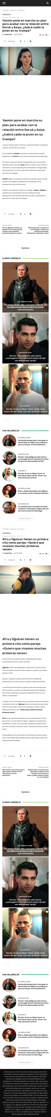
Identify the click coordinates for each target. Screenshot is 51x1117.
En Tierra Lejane (25, 301)
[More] (30, 41)
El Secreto (25, 406)
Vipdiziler (8, 34)
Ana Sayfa (5, 10)
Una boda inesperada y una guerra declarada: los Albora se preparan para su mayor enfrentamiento (25, 307)
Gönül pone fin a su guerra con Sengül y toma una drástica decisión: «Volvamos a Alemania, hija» (38, 230)
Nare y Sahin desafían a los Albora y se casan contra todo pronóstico (33, 492)
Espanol (13, 10)
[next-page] (7, 418)
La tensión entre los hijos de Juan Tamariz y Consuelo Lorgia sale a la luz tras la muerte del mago (33, 509)
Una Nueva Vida (25, 352)
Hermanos (20, 10)
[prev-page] (3, 418)
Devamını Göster (24, 519)
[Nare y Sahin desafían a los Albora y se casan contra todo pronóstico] (9, 491)
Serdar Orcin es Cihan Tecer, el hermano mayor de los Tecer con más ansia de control (25, 410)
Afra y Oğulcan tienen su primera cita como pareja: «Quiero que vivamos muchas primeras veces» (12, 230)
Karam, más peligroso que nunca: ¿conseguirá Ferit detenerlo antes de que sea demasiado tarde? (25, 358)
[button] (4, 3)
